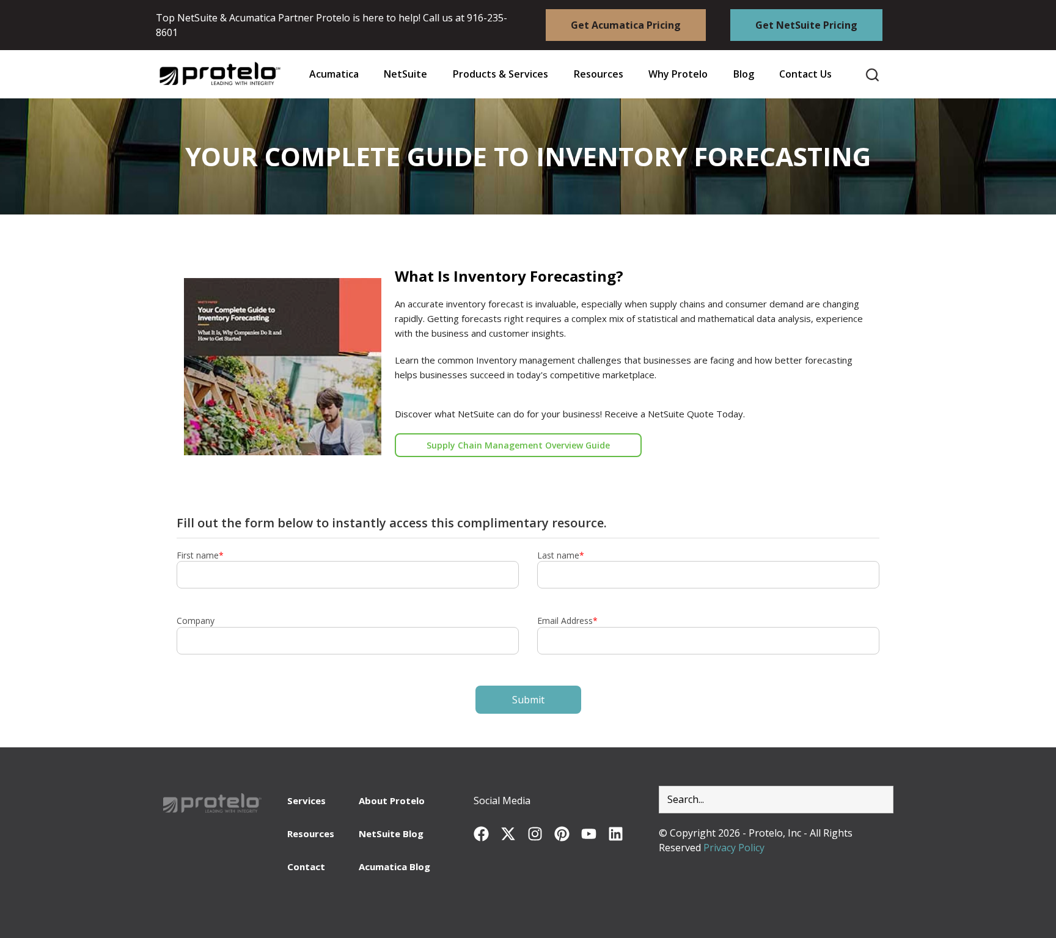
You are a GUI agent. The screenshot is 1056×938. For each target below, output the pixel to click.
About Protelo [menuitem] (392, 800)
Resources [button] (598, 74)
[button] (598, 74)
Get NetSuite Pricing (806, 25)
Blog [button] (743, 74)
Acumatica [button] (334, 74)
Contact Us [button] (805, 74)
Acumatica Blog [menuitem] (394, 866)
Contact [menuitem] (306, 866)
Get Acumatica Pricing (626, 25)
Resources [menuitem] (310, 833)
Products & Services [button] (500, 74)
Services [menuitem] (306, 800)
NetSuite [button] (405, 74)
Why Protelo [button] (678, 74)
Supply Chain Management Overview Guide (518, 445)
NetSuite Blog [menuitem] (391, 833)
